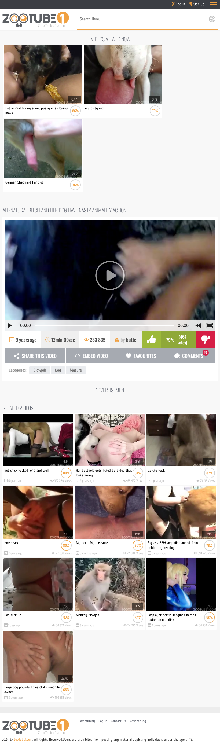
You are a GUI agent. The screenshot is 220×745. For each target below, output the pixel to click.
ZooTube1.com (23, 739)
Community (87, 721)
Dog (58, 370)
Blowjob (39, 370)
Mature (76, 370)
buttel (132, 339)
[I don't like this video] (205, 339)
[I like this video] (151, 339)
